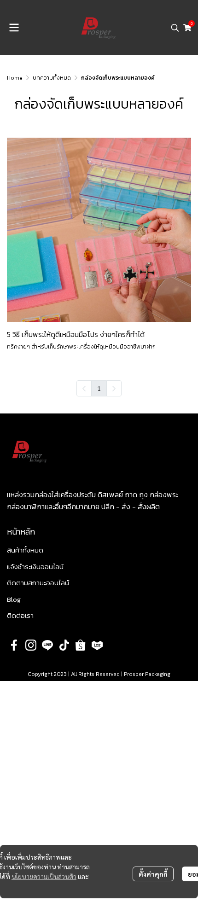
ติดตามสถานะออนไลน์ (38, 582)
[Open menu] (14, 27)
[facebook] (14, 645)
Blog (14, 599)
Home (15, 78)
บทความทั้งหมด (52, 78)
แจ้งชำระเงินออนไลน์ (35, 566)
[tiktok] (64, 645)
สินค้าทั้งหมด (25, 550)
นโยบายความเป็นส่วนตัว (44, 876)
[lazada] (97, 645)
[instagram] (30, 645)
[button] (175, 27)
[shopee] (80, 645)
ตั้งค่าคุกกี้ (153, 874)
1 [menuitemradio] (99, 388)
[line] (47, 645)
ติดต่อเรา (20, 615)
